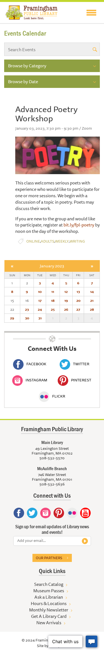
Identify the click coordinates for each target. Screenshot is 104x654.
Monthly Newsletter (48, 609)
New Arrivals (48, 622)
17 (40, 300)
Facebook (36, 364)
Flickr (58, 396)
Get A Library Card (49, 616)
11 (52, 291)
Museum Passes (48, 590)
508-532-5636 (52, 484)
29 (12, 318)
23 (27, 309)
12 (66, 291)
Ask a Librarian (48, 596)
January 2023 (52, 266)
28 (92, 309)
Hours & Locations (49, 603)
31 (40, 318)
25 (53, 309)
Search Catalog (48, 584)
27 (78, 309)
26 (66, 309)
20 (78, 300)
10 (40, 291)
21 (91, 300)
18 (53, 300)
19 (66, 300)
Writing (77, 241)
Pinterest (81, 380)
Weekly (62, 241)
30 (27, 318)
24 (40, 309)
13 (78, 291)
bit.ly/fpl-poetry (79, 224)
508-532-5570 (52, 458)
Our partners (49, 558)
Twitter (81, 364)
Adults (47, 241)
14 (92, 291)
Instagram (36, 380)
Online (33, 241)
